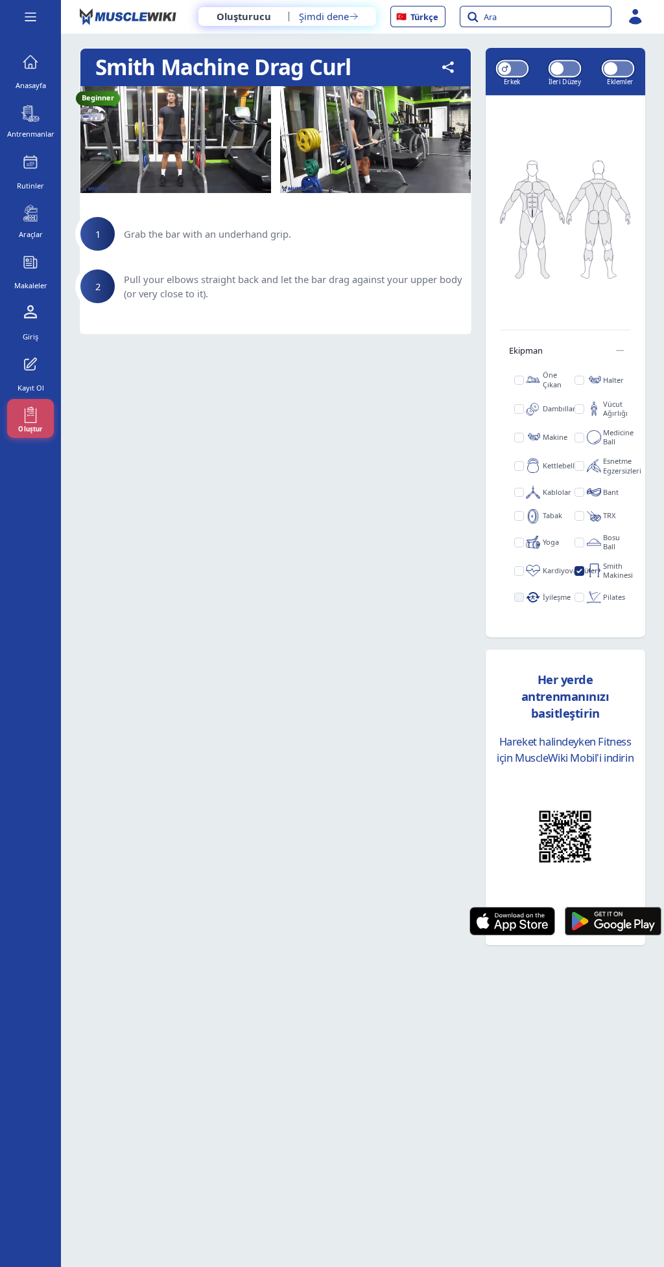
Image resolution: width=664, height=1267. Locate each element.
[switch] (512, 68)
